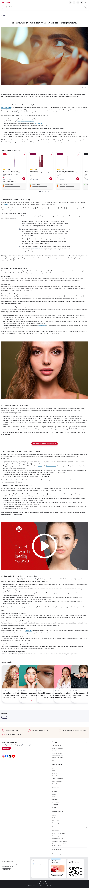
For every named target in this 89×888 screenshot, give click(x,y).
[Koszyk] (81, 2)
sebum (40, 466)
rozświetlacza (42, 325)
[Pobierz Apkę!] (70, 2)
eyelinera (6, 204)
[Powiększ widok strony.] (48, 882)
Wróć (4, 15)
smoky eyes (38, 123)
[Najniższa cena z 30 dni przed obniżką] (15, 181)
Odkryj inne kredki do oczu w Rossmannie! (43, 443)
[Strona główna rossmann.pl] (6, 2)
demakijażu (28, 630)
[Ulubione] (77, 2)
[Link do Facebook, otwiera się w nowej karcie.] (6, 756)
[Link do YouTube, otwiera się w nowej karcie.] (13, 756)
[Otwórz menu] (85, 2)
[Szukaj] (85, 7)
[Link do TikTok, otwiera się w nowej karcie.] (10, 756)
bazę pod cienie (51, 466)
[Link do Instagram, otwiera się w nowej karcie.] (3, 756)
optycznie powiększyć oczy (26, 121)
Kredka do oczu (6, 107)
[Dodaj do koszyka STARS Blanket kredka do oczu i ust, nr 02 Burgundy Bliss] (50, 178)
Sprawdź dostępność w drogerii (12, 186)
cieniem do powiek (38, 248)
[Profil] (74, 2)
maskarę (22, 296)
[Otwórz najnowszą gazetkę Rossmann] (39, 865)
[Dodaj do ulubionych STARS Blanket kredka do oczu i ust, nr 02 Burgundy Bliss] (50, 154)
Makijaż (5, 717)
